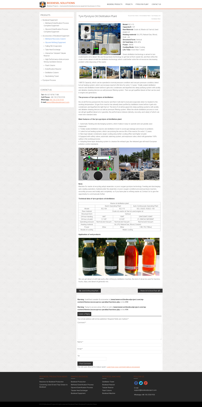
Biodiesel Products (114, 4)
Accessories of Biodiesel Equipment (56, 36)
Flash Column (50, 65)
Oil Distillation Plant (145, 15)
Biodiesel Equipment (50, 20)
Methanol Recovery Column (55, 39)
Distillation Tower (108, 382)
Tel (78, 356)
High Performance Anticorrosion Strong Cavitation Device (56, 60)
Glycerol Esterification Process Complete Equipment (56, 30)
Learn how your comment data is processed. (123, 367)
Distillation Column (52, 73)
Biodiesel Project (50, 404)
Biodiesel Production (78, 382)
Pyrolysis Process (49, 80)
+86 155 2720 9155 (56, 100)
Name (80, 342)
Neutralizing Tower (52, 76)
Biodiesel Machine (108, 393)
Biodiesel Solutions (61, 3)
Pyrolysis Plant (142, 4)
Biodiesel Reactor (108, 385)
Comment (81, 323)
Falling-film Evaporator (53, 46)
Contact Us (156, 4)
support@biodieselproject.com (57, 102)
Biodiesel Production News (88, 404)
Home (136, 15)
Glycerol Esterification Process (82, 387)
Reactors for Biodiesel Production (51, 382)
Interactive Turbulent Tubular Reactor (55, 54)
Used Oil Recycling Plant (90, 291)
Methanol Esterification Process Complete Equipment (56, 24)
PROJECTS (129, 4)
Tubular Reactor (108, 387)
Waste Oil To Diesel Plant (148, 291)
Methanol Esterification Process (82, 385)
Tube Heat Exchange (52, 50)
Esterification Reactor (53, 69)
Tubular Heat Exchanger (79, 390)
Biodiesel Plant (73, 404)
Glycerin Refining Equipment (55, 42)
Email (80, 349)
